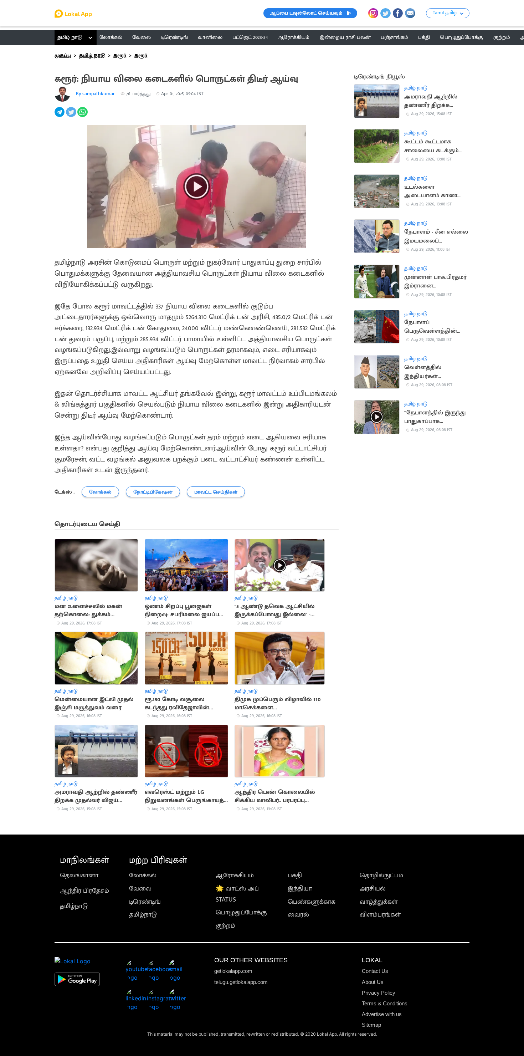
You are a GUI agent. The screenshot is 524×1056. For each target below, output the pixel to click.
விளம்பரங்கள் (380, 914)
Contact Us (375, 971)
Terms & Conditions (384, 1003)
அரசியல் (373, 888)
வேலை (140, 888)
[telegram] (60, 116)
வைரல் (298, 914)
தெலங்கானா (79, 875)
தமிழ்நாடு (74, 906)
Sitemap (371, 1025)
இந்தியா (300, 888)
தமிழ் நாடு (69, 37)
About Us (373, 982)
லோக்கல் (142, 875)
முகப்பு (63, 55)
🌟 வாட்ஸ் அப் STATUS (237, 894)
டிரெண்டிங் (145, 901)
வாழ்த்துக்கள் (379, 901)
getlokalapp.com (233, 971)
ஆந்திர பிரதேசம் (84, 890)
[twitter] (71, 116)
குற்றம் (225, 925)
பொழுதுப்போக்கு (241, 912)
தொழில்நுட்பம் (381, 875)
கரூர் (119, 55)
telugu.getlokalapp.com (241, 982)
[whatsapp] (83, 116)
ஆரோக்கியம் (235, 875)
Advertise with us (382, 1014)
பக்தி (295, 875)
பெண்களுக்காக (311, 901)
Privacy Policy (378, 993)
